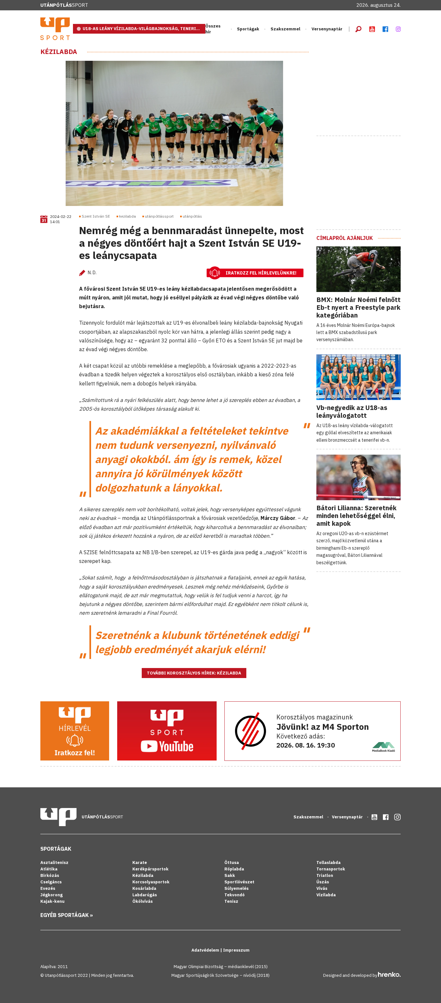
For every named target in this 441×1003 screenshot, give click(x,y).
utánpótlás (192, 216)
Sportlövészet (239, 882)
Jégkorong (51, 895)
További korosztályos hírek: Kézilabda (194, 673)
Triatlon (324, 875)
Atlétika (48, 869)
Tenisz (231, 901)
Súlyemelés (236, 888)
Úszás (322, 882)
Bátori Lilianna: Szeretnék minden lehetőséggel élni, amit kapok (356, 515)
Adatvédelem (205, 950)
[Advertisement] (364, 88)
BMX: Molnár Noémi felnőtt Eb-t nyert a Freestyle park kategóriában (358, 307)
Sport (64, 5)
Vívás (321, 888)
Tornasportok (330, 869)
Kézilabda (58, 52)
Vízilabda (326, 895)
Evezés (47, 888)
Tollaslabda (328, 862)
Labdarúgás (144, 895)
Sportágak (55, 849)
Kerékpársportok (150, 869)
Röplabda (234, 869)
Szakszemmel (285, 29)
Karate (139, 862)
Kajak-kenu (52, 901)
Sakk (229, 875)
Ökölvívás (142, 901)
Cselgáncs (51, 882)
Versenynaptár (327, 29)
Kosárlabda (144, 888)
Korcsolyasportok (150, 882)
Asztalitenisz (54, 862)
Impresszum (236, 950)
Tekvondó (234, 895)
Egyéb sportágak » (66, 915)
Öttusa (231, 862)
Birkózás (49, 875)
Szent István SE (96, 216)
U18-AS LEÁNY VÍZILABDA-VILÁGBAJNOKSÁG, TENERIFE (142, 28)
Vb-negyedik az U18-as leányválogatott (351, 411)
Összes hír (213, 29)
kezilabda (127, 216)
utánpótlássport (159, 216)
